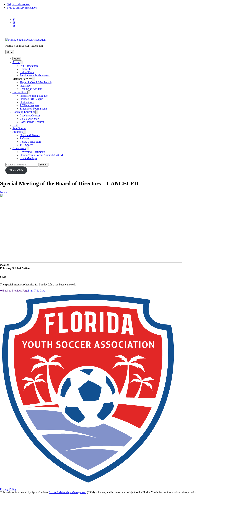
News (3, 192)
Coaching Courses (30, 115)
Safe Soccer (19, 128)
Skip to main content (18, 4)
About (16, 62)
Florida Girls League (31, 98)
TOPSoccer (26, 144)
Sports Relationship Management (67, 492)
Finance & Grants (30, 135)
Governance (19, 148)
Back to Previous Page (15, 290)
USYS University (30, 118)
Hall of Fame (27, 72)
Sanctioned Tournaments (33, 108)
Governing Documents (32, 151)
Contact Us (26, 69)
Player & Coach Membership (36, 82)
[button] (9, 52)
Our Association (29, 65)
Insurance (25, 85)
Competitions (19, 92)
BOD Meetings (28, 158)
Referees (24, 138)
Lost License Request (32, 121)
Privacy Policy (8, 489)
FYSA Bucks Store (30, 141)
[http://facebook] (14, 19)
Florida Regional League (34, 95)
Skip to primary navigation (22, 7)
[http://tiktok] (14, 26)
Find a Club (16, 170)
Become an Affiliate (31, 88)
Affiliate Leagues (29, 105)
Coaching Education (23, 111)
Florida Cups (27, 102)
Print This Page (36, 290)
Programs (17, 131)
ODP (15, 125)
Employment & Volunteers (35, 75)
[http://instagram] (14, 22)
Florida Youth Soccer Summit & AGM (41, 155)
